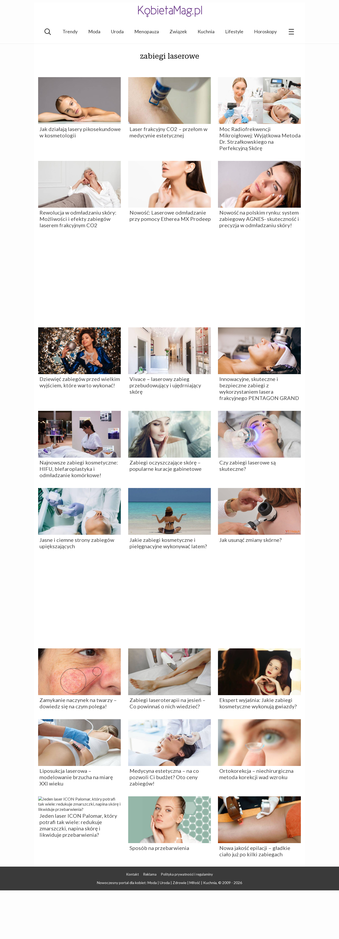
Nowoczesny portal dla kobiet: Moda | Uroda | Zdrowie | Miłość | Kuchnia (157, 882)
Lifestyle (234, 31)
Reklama (150, 874)
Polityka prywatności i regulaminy (187, 874)
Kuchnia (206, 31)
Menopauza (146, 31)
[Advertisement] (169, 280)
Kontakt (132, 874)
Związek (178, 31)
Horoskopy (265, 31)
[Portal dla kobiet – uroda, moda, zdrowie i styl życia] (169, 11)
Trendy (70, 31)
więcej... (169, 67)
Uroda (117, 31)
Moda (94, 31)
